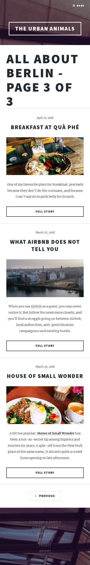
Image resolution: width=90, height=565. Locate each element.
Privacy (45, 545)
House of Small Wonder (45, 375)
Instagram (45, 533)
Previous (47, 496)
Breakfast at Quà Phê (45, 127)
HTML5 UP (51, 527)
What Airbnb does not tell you (45, 245)
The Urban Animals (45, 28)
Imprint (45, 550)
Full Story (45, 211)
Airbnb (36, 306)
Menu (81, 5)
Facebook (44, 539)
